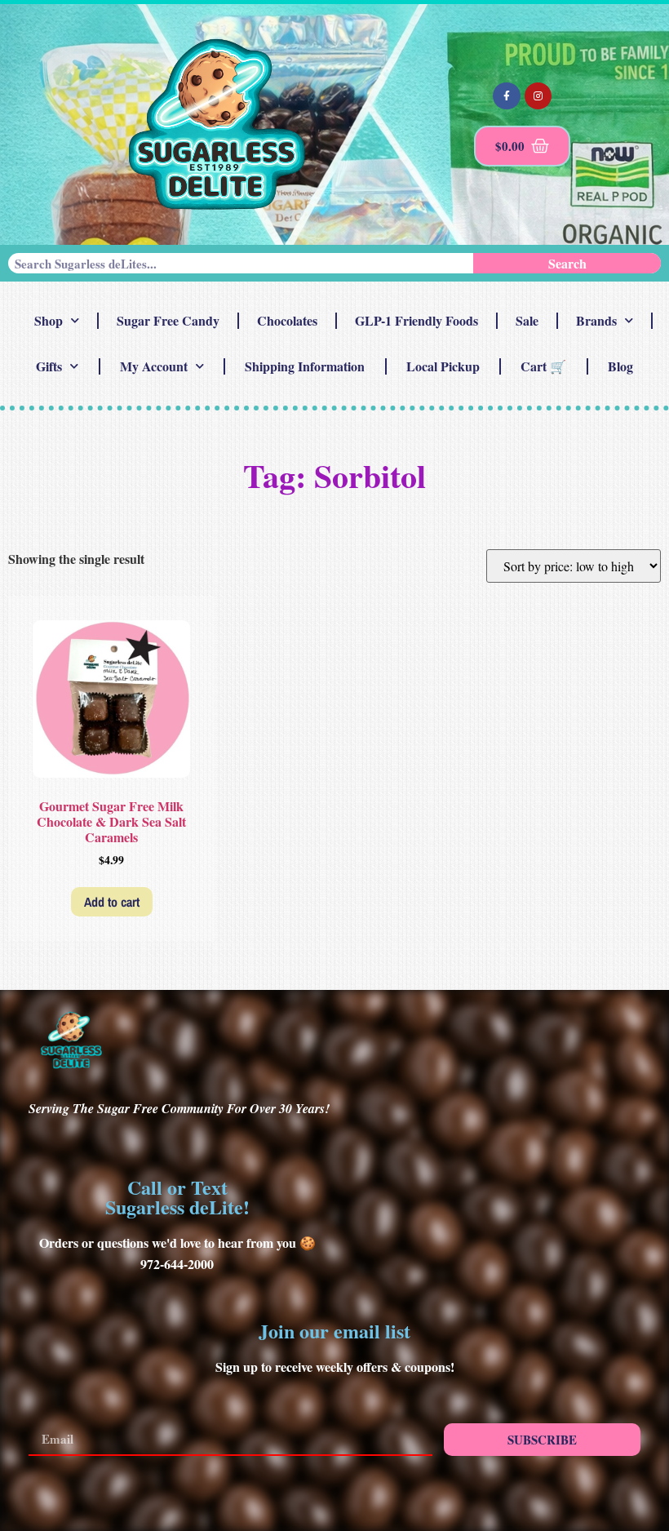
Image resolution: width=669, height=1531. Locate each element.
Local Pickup (443, 366)
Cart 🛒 (543, 366)
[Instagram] (538, 96)
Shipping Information (305, 366)
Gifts (49, 366)
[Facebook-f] (507, 96)
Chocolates (287, 320)
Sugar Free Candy (168, 320)
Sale (527, 320)
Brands (596, 320)
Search (567, 263)
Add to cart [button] (112, 902)
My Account (154, 366)
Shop (48, 320)
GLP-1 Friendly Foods (416, 320)
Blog (620, 366)
